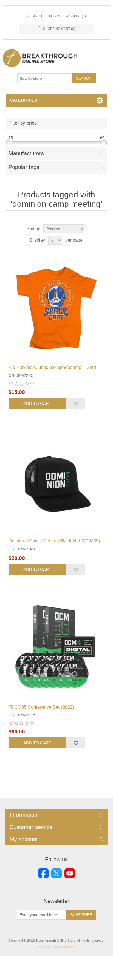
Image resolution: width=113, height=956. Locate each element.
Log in (54, 16)
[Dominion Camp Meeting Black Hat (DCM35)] (57, 482)
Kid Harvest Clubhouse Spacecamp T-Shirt (52, 367)
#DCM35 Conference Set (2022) (41, 707)
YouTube (69, 873)
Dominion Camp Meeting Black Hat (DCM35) (54, 540)
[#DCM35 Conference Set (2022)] (57, 648)
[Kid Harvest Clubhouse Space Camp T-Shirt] (57, 308)
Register (35, 16)
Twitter (56, 873)
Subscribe (81, 915)
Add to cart (37, 403)
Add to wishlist (75, 403)
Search (84, 78)
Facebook (43, 873)
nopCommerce (65, 947)
